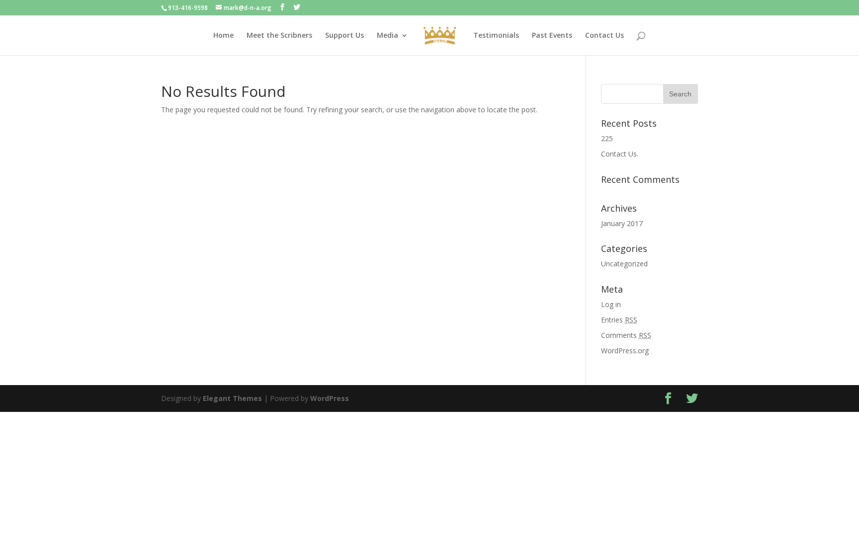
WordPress (329, 398)
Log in (611, 304)
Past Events (552, 36)
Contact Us (604, 36)
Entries (619, 319)
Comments (626, 335)
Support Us (344, 36)
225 (607, 138)
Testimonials (496, 36)
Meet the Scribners (279, 36)
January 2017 (622, 223)
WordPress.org (625, 350)
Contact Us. (619, 154)
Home (223, 36)
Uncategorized (624, 263)
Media (387, 36)
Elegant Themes (232, 398)
